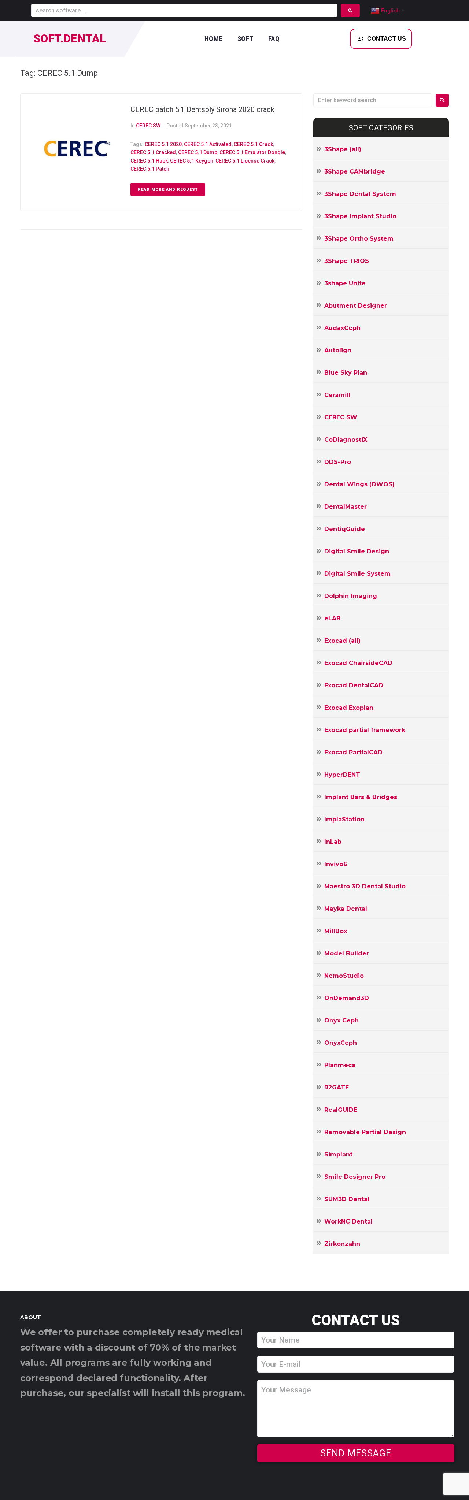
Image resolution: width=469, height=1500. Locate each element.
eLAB (332, 618)
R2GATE (336, 1087)
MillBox (335, 931)
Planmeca (339, 1065)
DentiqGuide (344, 529)
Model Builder (346, 953)
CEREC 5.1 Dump (197, 152)
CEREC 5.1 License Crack (244, 161)
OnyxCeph (340, 1042)
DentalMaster (345, 506)
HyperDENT (342, 774)
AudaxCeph (342, 327)
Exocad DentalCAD (353, 685)
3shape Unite (345, 283)
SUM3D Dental (346, 1199)
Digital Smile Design (356, 551)
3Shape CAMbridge (354, 171)
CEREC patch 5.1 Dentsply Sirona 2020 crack (202, 109)
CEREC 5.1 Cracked (153, 152)
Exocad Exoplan (348, 707)
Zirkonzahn (342, 1243)
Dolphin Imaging (350, 596)
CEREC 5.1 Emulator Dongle (252, 152)
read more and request (168, 189)
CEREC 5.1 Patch (149, 169)
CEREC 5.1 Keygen (191, 161)
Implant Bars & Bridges (360, 797)
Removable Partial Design (365, 1132)
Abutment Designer (355, 305)
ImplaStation (344, 819)
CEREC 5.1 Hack (149, 161)
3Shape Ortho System (359, 238)
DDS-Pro (337, 461)
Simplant (338, 1154)
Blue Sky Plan (345, 372)
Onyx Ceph (341, 1020)
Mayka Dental (345, 908)
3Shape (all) (342, 149)
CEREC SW (148, 126)
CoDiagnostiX (345, 439)
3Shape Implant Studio (360, 216)
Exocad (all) (342, 640)
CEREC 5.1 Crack (253, 144)
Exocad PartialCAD (353, 752)
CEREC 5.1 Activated (208, 144)
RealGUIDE (340, 1109)
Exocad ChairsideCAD (358, 663)
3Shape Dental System (360, 193)
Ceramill (337, 394)
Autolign (337, 350)
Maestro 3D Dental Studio (365, 886)
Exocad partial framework (364, 730)
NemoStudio (344, 975)
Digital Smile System (357, 573)
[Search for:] (372, 100)
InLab (332, 841)
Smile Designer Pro (354, 1176)
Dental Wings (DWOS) (359, 484)
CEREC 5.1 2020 (163, 144)
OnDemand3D (346, 998)
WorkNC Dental (348, 1221)
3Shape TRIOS (346, 260)
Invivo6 (335, 864)
